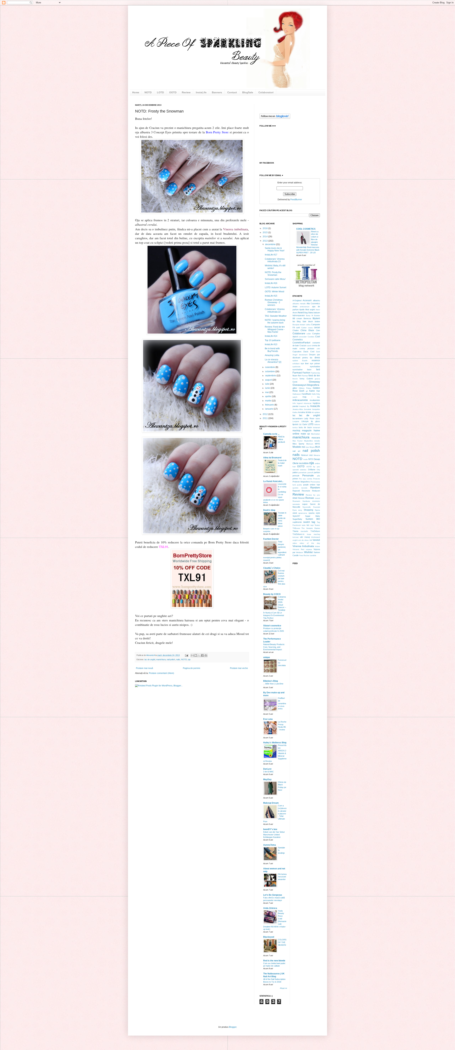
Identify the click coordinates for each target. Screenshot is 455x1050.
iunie (268, 388)
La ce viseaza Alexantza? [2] (273, 360)
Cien (318, 330)
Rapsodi (296, 491)
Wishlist (308, 552)
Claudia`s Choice (271, 568)
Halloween (297, 394)
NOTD (184, 659)
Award (301, 312)
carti (298, 327)
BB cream (297, 318)
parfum (317, 472)
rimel (295, 498)
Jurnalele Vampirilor (312, 409)
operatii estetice (300, 470)
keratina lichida (304, 412)
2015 (265, 232)
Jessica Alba (298, 409)
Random (315, 487)
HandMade (306, 394)
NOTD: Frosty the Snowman (273, 273)
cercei (317, 327)
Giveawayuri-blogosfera (306, 384)
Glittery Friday (305, 388)
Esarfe (304, 361)
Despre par (314, 355)
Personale (308, 475)
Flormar (305, 376)
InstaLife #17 (271, 254)
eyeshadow (315, 366)
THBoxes (296, 528)
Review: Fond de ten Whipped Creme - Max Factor (275, 329)
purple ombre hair (311, 485)
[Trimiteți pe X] (199, 655)
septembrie (271, 375)
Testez (317, 525)
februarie (269, 405)
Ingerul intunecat (304, 403)
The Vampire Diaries (310, 528)
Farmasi (297, 372)
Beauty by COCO (271, 594)
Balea (310, 312)
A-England (297, 300)
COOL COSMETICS (305, 229)
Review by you (313, 495)
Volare (317, 546)
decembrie (270, 244)
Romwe (309, 497)
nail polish (171, 659)
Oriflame (311, 469)
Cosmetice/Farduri (301, 342)
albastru (316, 300)
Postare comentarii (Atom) (161, 673)
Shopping (308, 510)
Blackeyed (268, 937)
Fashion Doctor (271, 539)
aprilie (268, 396)
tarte (304, 525)
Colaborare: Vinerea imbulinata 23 (275, 260)
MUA (317, 447)
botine (317, 321)
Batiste (317, 315)
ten (308, 525)
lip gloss (315, 421)
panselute (302, 472)
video (295, 543)
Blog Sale (301, 321)
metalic (317, 441)
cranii (309, 346)
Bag (306, 312)
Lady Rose (309, 418)
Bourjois (296, 325)
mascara (316, 437)
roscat (317, 498)
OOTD (300, 466)
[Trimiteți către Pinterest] (206, 655)
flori (299, 376)
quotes (295, 488)
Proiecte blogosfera (301, 482)
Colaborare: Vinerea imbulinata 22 (275, 310)
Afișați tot (283, 988)
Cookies (311, 337)
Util (310, 540)
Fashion (306, 372)
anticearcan (304, 307)
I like (316, 397)
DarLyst (267, 769)
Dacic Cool (308, 351)
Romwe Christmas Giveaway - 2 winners (274, 302)
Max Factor (298, 441)
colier (309, 334)
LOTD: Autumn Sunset (275, 287)
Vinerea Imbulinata (303, 546)
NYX (310, 459)
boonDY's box (270, 829)
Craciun (302, 345)
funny (302, 379)
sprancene (302, 513)
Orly (318, 470)
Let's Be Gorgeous (272, 895)
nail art (296, 451)
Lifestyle (305, 421)
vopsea (309, 549)
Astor (318, 310)
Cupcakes (297, 351)
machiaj (296, 430)
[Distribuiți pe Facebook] (202, 655)
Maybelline (308, 441)
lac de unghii (149, 659)
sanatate (296, 504)
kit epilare (316, 412)
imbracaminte (300, 400)
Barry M (309, 315)
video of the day (310, 543)
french (295, 379)
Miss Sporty (298, 444)
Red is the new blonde (274, 960)
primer (295, 479)
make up (305, 434)
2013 (265, 241)
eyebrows (296, 367)
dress (317, 357)
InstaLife (315, 406)
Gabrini (310, 379)
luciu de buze (305, 427)
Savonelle (307, 507)
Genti (295, 382)
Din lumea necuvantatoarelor (282, 877)
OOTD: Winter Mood (274, 291)
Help (304, 397)
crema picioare (306, 348)
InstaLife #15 (271, 296)
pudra (299, 485)
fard (318, 369)
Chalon (296, 330)
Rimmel (301, 498)
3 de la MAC (268, 772)
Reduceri (316, 491)
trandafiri (304, 531)
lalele (318, 419)
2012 (265, 414)
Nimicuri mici (307, 455)
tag (313, 521)
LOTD (311, 424)
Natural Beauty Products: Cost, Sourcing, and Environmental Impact (274, 647)
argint (312, 309)
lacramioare (298, 418)
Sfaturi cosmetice (272, 625)
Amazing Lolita (272, 355)
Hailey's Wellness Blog (274, 742)
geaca (317, 379)
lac (294, 415)
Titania (295, 531)
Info (294, 403)
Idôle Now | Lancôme (274, 684)
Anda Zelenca (270, 908)
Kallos (295, 412)
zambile (313, 555)
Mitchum (309, 444)
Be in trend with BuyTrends (272, 349)
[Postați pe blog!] (195, 655)
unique (266, 657)
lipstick (295, 424)
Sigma (317, 510)
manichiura (161, 659)
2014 (265, 236)
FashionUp (315, 373)
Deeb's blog (269, 510)
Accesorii (307, 300)
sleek (295, 513)
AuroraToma (269, 845)
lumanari (316, 427)
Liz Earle (303, 424)
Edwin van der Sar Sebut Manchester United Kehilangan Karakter (274, 834)
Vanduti (316, 540)
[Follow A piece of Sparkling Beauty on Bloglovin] (274, 118)
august (268, 380)
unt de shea (303, 540)
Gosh (301, 391)
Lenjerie (296, 421)
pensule (296, 476)
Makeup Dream (271, 803)
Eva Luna (268, 719)
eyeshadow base (302, 369)
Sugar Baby (312, 516)
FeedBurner (296, 199)
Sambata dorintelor (311, 501)
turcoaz (296, 537)
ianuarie (269, 409)
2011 (265, 418)
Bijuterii (316, 318)
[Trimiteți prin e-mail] (192, 655)
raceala (304, 488)
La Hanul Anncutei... (273, 481)
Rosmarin (296, 501)
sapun (304, 504)
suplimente (297, 522)
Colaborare (299, 333)
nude (305, 459)
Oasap (317, 459)
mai (267, 392)
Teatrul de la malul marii (282, 463)
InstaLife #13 (271, 344)
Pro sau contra (305, 479)
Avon (295, 312)
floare (295, 376)
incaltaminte (315, 400)
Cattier (304, 328)
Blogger (232, 1027)
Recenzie (306, 491)
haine (312, 391)
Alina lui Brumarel (272, 457)
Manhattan (315, 434)
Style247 (296, 516)
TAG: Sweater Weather (276, 316)
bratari (302, 325)
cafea (308, 325)
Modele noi (299, 446)
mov (307, 447)
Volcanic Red (298, 549)
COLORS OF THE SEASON (282, 942)
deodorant (303, 355)
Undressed (315, 537)
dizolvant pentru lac (302, 358)
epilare (295, 361)
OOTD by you (313, 467)
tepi (312, 525)
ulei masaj (305, 537)
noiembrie (270, 367)
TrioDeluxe (315, 531)
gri (307, 391)
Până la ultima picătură (281, 439)
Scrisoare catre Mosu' (275, 279)
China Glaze (307, 330)
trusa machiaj (313, 534)
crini (318, 349)
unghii (295, 540)
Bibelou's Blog (270, 681)
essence (316, 360)
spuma (311, 513)
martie (268, 400)
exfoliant (296, 364)
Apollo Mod (304, 309)
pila (318, 476)
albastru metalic (299, 304)
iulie (267, 384)
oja (189, 659)
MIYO (317, 444)
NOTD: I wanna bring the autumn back (275, 321)
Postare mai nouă (144, 668)
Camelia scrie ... (271, 434)
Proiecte (316, 479)
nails (178, 659)
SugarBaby (297, 519)
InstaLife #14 (271, 336)
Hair (318, 391)
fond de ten (314, 375)
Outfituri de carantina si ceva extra (282, 703)
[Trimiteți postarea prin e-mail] (186, 655)
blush (310, 321)
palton (295, 472)
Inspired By (304, 406)
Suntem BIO (313, 519)
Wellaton (299, 552)
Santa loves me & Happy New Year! (274, 249)
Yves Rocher (304, 555)
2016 (265, 228)
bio (294, 321)
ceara (310, 328)
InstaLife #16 (271, 283)
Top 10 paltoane (272, 340)
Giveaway (314, 381)
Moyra (312, 447)
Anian (295, 306)
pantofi (310, 472)
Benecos (307, 318)
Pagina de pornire (191, 668)
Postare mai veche (239, 668)
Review (298, 494)
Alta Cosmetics (313, 303)
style (318, 513)
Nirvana (317, 455)
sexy (300, 510)
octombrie (270, 371)
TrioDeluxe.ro (298, 534)
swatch (306, 522)
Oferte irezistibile (301, 463)
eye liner (305, 363)
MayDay (267, 779)
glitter (295, 388)
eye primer (315, 363)
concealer (303, 337)
